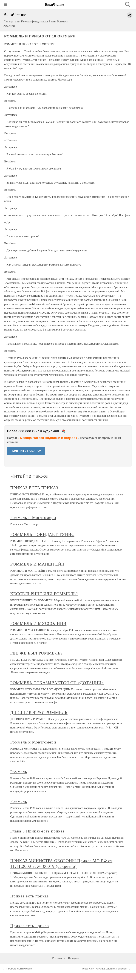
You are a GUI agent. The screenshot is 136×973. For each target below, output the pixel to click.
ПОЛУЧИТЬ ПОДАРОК (26, 450)
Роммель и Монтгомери (33, 517)
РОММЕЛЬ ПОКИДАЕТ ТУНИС (42, 534)
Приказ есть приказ (29, 896)
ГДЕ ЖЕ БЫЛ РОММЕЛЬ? (36, 653)
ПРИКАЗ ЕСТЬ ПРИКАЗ (34, 487)
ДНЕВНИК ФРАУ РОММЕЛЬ (38, 712)
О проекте (58, 958)
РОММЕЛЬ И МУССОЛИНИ (38, 623)
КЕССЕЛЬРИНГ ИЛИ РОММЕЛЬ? (44, 593)
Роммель (18, 771)
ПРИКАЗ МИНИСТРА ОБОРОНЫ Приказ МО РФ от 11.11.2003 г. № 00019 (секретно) (61, 863)
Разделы (74, 958)
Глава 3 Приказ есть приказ (37, 831)
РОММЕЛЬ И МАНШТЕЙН (37, 564)
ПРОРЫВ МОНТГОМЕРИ (19, 969)
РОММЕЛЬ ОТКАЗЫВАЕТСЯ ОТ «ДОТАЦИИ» (57, 682)
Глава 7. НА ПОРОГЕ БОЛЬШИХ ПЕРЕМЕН (104, 969)
